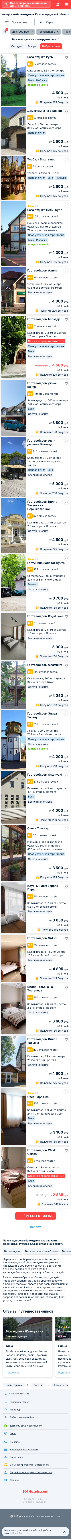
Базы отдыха (12, 1251)
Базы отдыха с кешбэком (41, 1251)
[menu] (66, 4)
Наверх (35, 1227)
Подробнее (12, 1372)
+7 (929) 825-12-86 (19, 1393)
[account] (58, 4)
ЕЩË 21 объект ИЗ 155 (36, 1216)
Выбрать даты (51, 46)
